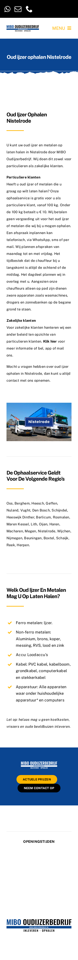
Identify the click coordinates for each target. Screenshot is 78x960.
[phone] (29, 8)
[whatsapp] (7, 8)
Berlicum (43, 517)
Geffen (51, 503)
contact (12, 380)
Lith (34, 524)
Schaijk (62, 538)
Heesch (37, 503)
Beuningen (33, 538)
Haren (54, 524)
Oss (9, 503)
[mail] (18, 8)
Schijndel (59, 510)
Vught (25, 510)
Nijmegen (14, 538)
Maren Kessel (17, 524)
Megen (30, 531)
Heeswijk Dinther (20, 517)
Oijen (43, 524)
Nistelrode (46, 531)
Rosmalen (61, 517)
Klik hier (50, 341)
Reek (10, 545)
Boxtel (49, 538)
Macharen (14, 531)
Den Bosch (41, 510)
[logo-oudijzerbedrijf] (22, 27)
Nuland (12, 510)
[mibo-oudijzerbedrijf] (39, 762)
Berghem (22, 503)
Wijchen (63, 531)
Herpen (23, 545)
